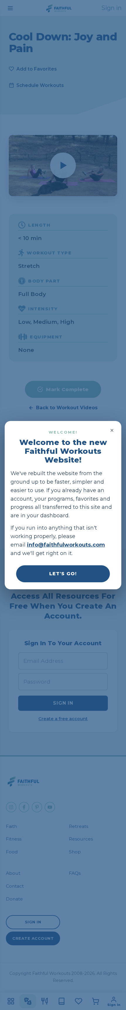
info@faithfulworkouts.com (66, 545)
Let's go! (63, 573)
